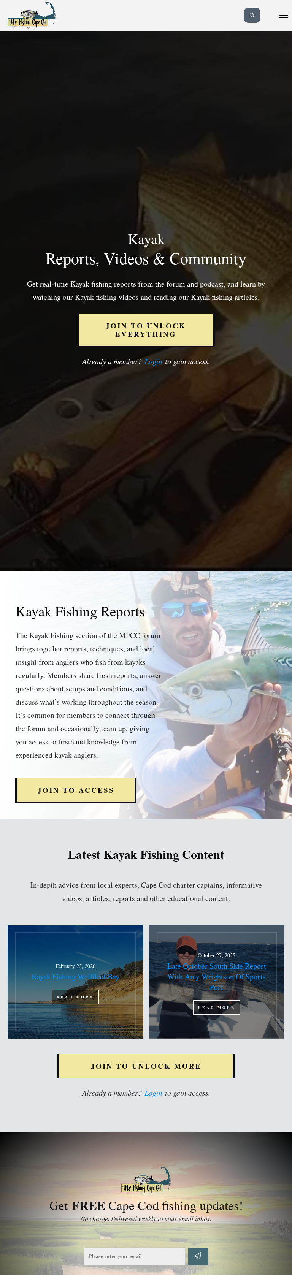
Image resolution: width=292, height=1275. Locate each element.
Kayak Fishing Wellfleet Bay (75, 982)
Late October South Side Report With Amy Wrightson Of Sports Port (217, 982)
